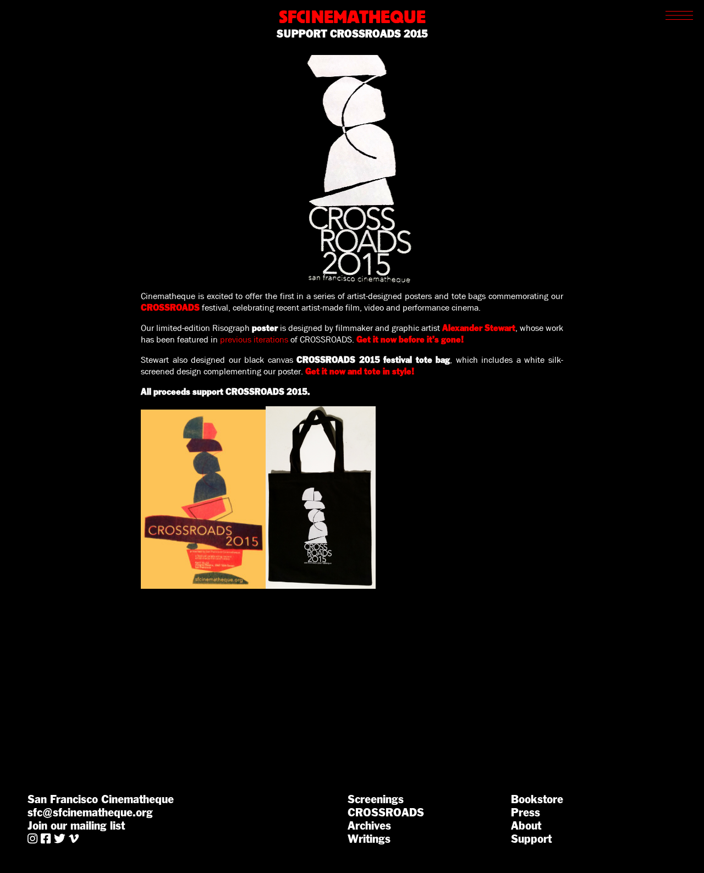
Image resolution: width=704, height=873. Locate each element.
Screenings (376, 799)
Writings (369, 839)
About (526, 825)
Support (531, 839)
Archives (369, 825)
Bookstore (537, 799)
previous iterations (254, 339)
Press (525, 812)
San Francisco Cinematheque (101, 799)
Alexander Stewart (478, 328)
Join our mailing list (76, 825)
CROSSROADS (386, 812)
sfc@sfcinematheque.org (90, 812)
